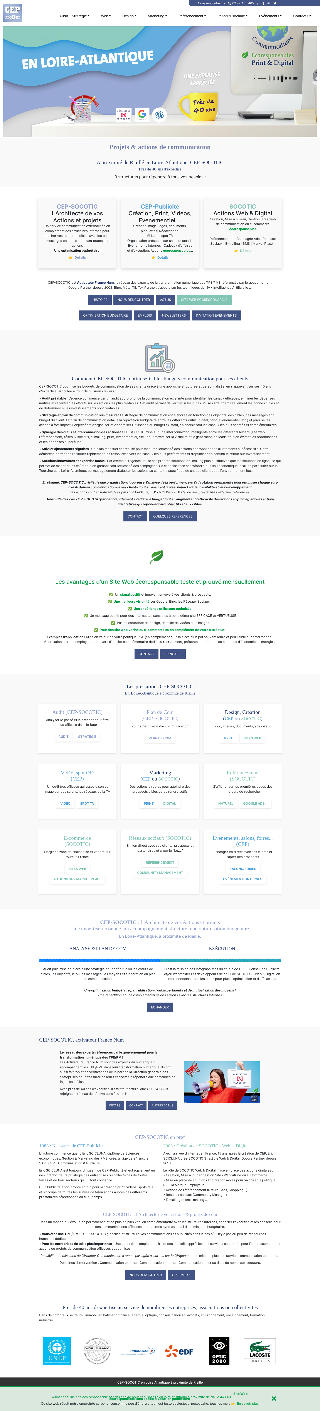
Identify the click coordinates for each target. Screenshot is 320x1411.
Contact (135, 516)
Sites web (252, 738)
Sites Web (77, 869)
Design (128, 16)
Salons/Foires (242, 869)
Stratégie (87, 737)
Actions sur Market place (77, 879)
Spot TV (87, 803)
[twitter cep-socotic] (275, 3)
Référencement (191, 16)
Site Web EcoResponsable (204, 300)
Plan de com (160, 738)
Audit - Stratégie (73, 16)
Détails (114, 1105)
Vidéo (65, 803)
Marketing (156, 16)
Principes (173, 654)
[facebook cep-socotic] (263, 3)
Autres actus (162, 1105)
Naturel (226, 803)
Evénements (269, 16)
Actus (165, 300)
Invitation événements (216, 315)
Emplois (145, 315)
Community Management (160, 873)
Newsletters (174, 315)
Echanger (160, 1007)
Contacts (300, 16)
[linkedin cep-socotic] (269, 3)
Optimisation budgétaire (105, 315)
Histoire (100, 300)
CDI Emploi (181, 1275)
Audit (63, 737)
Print (229, 738)
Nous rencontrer (209, 3)
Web (104, 16)
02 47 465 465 (243, 3)
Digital (169, 803)
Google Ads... (255, 803)
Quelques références (173, 516)
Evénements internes (242, 879)
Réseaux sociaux (231, 16)
